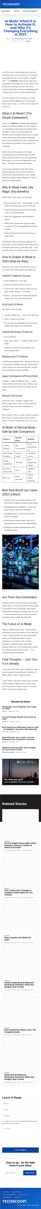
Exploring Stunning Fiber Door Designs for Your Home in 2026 (19, 748)
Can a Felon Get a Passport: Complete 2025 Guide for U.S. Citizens (18, 892)
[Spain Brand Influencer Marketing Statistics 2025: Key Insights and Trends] (20, 1055)
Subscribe (29, 1173)
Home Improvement (8, 752)
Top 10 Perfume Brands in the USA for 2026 (19, 718)
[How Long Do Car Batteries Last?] (20, 918)
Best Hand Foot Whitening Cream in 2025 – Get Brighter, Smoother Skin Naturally (20, 728)
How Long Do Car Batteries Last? (17, 938)
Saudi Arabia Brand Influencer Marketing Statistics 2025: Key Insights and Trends (19, 984)
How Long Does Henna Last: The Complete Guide (20, 1030)
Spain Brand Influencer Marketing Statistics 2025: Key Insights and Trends (19, 1076)
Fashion (4, 721)
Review (28, 41)
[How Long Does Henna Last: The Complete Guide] (20, 1010)
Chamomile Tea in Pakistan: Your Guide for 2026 (19, 708)
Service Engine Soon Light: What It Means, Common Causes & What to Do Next (20, 845)
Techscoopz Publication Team (21, 38)
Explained (19, 421)
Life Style (5, 731)
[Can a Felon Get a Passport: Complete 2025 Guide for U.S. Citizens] (20, 871)
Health (4, 711)
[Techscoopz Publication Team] (8, 39)
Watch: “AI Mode (8, 421)
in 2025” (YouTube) (30, 421)
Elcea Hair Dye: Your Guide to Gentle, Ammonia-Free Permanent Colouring (18, 738)
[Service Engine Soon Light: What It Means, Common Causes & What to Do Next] (20, 823)
